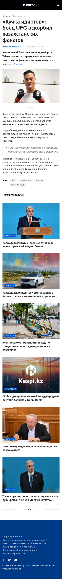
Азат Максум (18, 184)
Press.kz (17, 64)
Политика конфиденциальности (19, 550)
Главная (6, 16)
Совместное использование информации (24, 540)
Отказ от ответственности (15, 543)
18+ (45, 543)
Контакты (29, 547)
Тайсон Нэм (25, 180)
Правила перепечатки (13, 553)
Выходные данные (12, 547)
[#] (31, 5)
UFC (13, 180)
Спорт (39, 180)
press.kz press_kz (11, 46)
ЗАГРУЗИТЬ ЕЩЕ (31, 509)
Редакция (36, 543)
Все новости (19, 16)
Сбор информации (12, 536)
